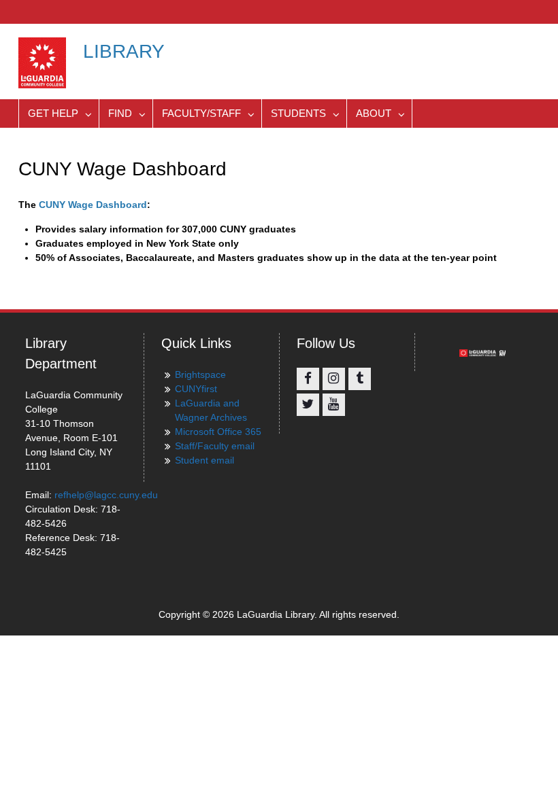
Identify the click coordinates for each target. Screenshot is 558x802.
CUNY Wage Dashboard (93, 204)
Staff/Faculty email (215, 445)
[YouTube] (334, 405)
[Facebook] (308, 379)
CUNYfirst (196, 388)
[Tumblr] (359, 379)
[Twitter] (308, 405)
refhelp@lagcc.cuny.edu (106, 494)
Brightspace (200, 374)
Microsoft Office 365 (218, 431)
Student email (204, 460)
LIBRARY (124, 51)
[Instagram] (334, 379)
